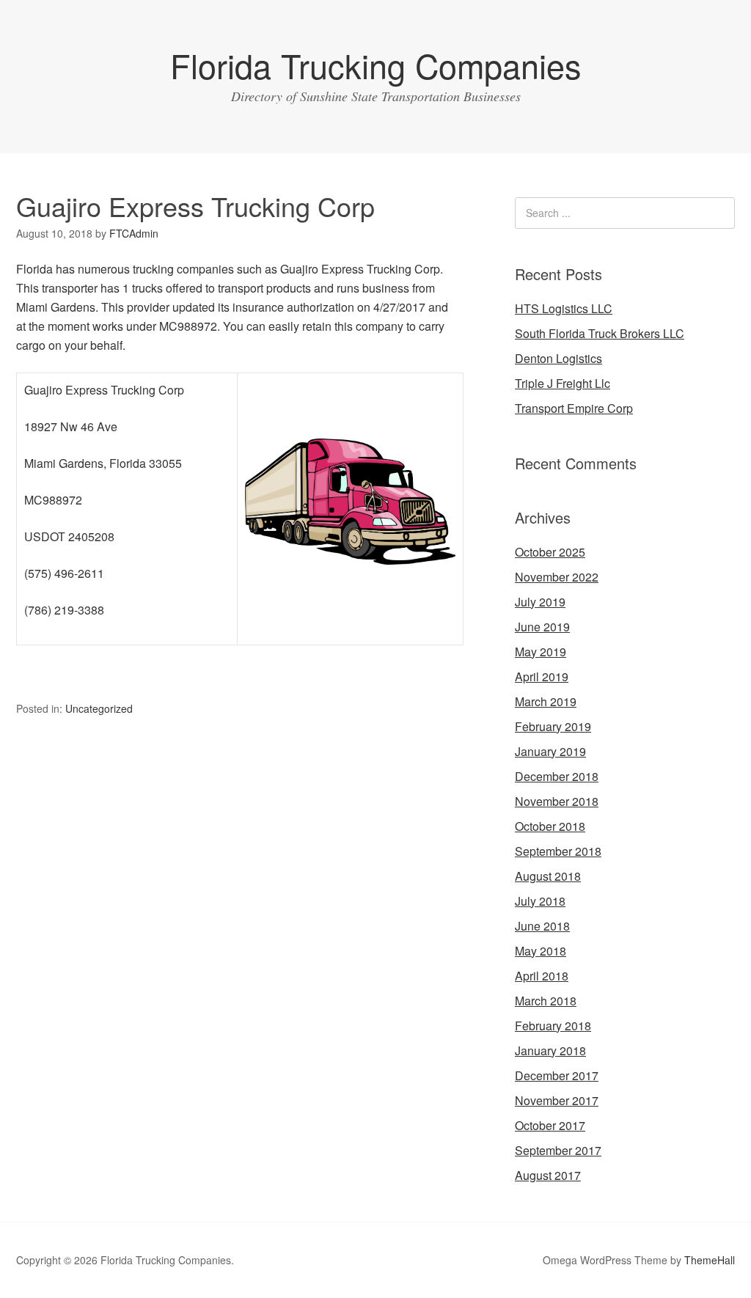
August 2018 (548, 876)
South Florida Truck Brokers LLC (599, 333)
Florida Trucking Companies (376, 65)
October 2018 (550, 826)
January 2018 (550, 1050)
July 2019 (540, 601)
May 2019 (540, 651)
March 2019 (545, 701)
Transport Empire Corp (574, 408)
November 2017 (556, 1100)
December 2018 (556, 776)
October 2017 (550, 1125)
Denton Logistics (558, 358)
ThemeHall (709, 1260)
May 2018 (540, 950)
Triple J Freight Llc (562, 383)
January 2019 (550, 751)
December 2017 (556, 1075)
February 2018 (553, 1025)
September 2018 (558, 851)
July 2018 (540, 900)
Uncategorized (99, 708)
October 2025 (550, 551)
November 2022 (556, 576)
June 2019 (542, 626)
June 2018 (542, 925)
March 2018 (545, 1000)
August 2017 (548, 1175)
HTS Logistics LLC (563, 308)
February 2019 (553, 726)
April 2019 (541, 676)
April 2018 (541, 975)
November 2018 (556, 801)
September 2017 (558, 1150)
